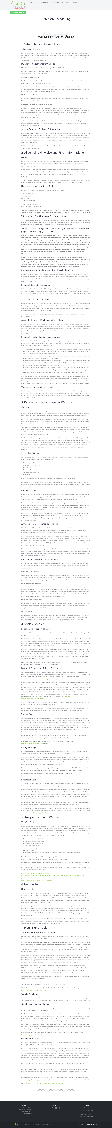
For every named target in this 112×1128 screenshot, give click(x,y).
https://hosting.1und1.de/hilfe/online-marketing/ (36, 873)
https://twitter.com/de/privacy (30, 732)
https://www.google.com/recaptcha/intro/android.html (72, 1080)
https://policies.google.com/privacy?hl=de (33, 990)
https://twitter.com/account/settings (32, 744)
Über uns (32, 2)
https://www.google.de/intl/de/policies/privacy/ (35, 1035)
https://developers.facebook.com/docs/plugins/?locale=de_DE (39, 679)
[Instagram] (56, 1108)
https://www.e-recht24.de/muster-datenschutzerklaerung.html (44, 1083)
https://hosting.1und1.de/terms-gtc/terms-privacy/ (36, 880)
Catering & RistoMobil (43, 2)
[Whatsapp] (60, 1108)
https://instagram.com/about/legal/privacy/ (34, 776)
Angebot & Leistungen (57, 2)
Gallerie (75, 2)
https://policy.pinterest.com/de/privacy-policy (46, 813)
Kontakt (68, 2)
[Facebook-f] (52, 1108)
